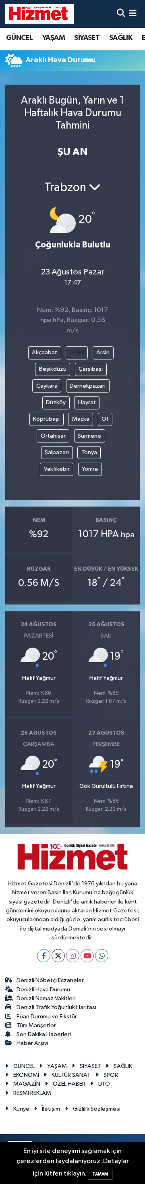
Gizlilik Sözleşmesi (96, 1109)
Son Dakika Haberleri (44, 1034)
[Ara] (121, 13)
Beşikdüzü (52, 369)
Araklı (77, 352)
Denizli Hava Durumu (43, 990)
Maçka (80, 419)
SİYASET (86, 38)
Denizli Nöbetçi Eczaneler (50, 980)
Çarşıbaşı (91, 369)
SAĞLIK (120, 38)
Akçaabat (44, 352)
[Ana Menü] (133, 13)
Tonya (89, 452)
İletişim (51, 1109)
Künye (21, 1109)
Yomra (90, 469)
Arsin (103, 352)
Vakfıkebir (57, 469)
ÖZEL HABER (69, 1084)
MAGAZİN (26, 1084)
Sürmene (89, 436)
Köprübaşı (46, 419)
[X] (58, 955)
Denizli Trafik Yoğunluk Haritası (56, 1007)
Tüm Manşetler (36, 1025)
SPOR (111, 1075)
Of (105, 419)
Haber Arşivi (32, 1043)
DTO (104, 1084)
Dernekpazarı (88, 386)
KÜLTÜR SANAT (71, 1075)
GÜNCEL (19, 38)
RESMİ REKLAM (32, 1093)
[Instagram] (72, 955)
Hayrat (87, 402)
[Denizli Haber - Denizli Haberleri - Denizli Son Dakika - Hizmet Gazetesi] (39, 14)
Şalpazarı (57, 452)
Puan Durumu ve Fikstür (47, 1017)
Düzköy (56, 402)
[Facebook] (43, 955)
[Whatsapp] (101, 955)
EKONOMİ (26, 1075)
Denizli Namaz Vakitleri (46, 998)
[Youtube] (87, 955)
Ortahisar (53, 436)
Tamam (100, 1174)
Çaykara (47, 386)
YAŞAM (53, 38)
